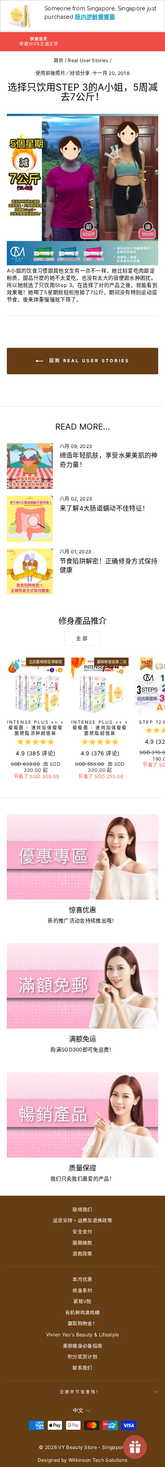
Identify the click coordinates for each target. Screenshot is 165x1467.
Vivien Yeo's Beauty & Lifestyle (82, 1335)
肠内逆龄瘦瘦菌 (95, 17)
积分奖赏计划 (82, 1357)
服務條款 (82, 1243)
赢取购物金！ (82, 1323)
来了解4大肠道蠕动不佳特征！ (104, 508)
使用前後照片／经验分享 (63, 73)
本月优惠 (82, 1279)
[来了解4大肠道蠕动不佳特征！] (30, 519)
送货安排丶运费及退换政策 (82, 1220)
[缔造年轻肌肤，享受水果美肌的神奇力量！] (30, 466)
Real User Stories (88, 60)
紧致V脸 (82, 1301)
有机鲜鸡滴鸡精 (82, 1313)
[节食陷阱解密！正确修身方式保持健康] (30, 572)
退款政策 (82, 1254)
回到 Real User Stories (87, 360)
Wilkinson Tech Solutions (98, 1460)
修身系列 (82, 1290)
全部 (82, 639)
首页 (59, 60)
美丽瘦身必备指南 (83, 1346)
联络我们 (82, 1210)
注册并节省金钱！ (81, 1391)
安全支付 (82, 1232)
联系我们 (82, 1368)
